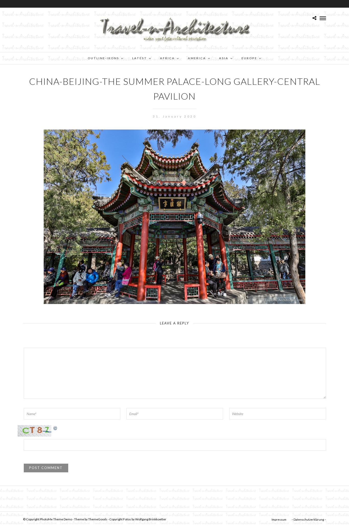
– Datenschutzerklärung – (309, 519)
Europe (249, 58)
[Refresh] (55, 428)
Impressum (279, 519)
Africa (167, 58)
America (197, 58)
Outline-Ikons (103, 58)
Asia (223, 58)
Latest (139, 58)
